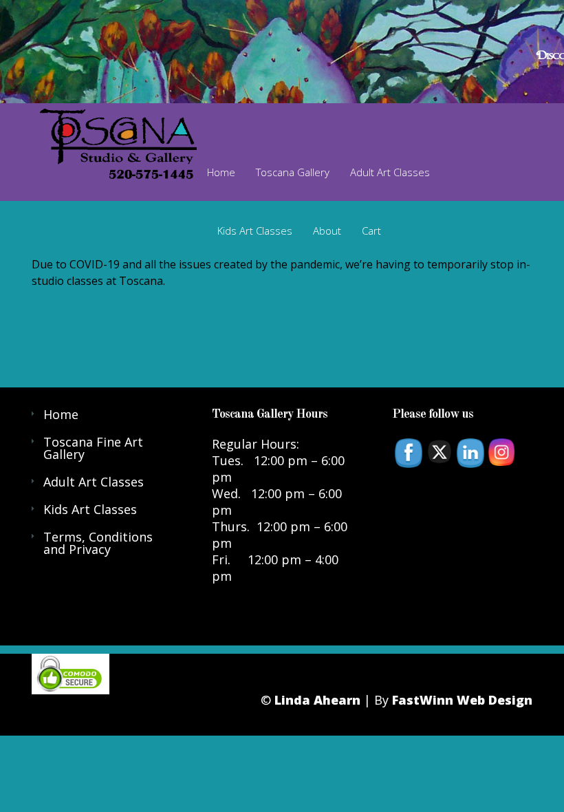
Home (221, 172)
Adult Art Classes (390, 172)
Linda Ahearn (317, 700)
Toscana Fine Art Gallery (93, 448)
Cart (371, 230)
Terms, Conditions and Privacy (98, 542)
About (327, 230)
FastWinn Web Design (462, 700)
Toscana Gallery (292, 172)
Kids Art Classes (254, 230)
